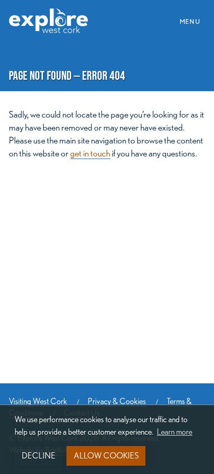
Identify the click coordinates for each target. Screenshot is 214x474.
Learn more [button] (174, 432)
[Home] (52, 15)
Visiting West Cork (38, 401)
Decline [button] (39, 456)
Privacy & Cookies (117, 401)
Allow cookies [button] (106, 456)
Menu (193, 20)
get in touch (90, 153)
